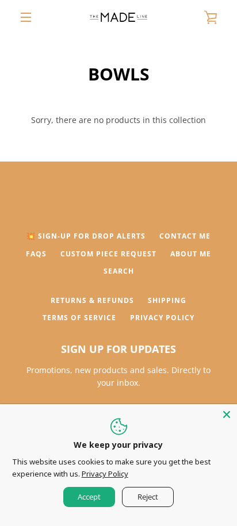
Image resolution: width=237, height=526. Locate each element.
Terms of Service (79, 317)
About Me (190, 254)
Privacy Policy (162, 317)
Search (119, 271)
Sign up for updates (118, 349)
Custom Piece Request (108, 254)
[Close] (226, 414)
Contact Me (185, 236)
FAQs (36, 254)
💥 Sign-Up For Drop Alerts (86, 236)
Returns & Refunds (92, 300)
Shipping (167, 300)
